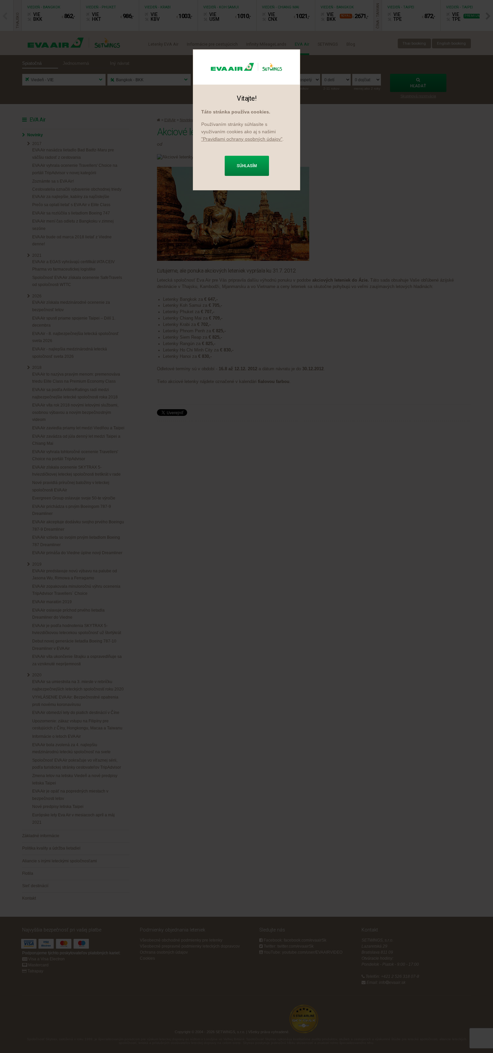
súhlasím (247, 165)
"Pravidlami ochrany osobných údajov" (241, 139)
